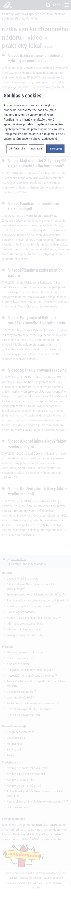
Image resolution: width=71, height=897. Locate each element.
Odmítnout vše (17, 148)
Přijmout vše (55, 148)
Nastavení (36, 148)
